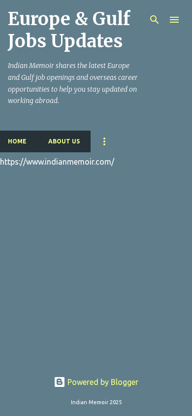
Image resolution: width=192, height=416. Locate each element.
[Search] (154, 20)
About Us (64, 141)
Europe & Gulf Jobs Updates (69, 30)
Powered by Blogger (101, 382)
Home (17, 141)
